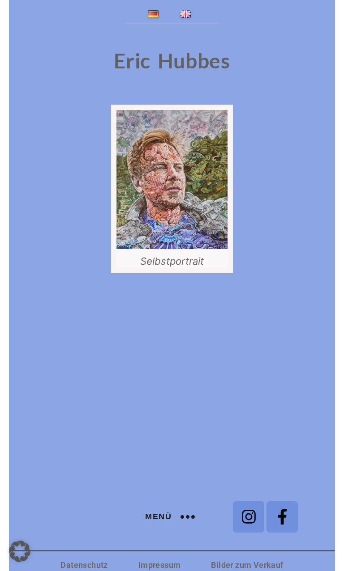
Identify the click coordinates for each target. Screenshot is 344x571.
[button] (19, 551)
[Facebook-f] (282, 517)
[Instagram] (248, 517)
